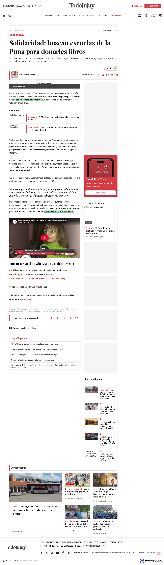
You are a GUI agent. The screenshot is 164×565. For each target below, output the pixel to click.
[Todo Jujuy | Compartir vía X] (103, 74)
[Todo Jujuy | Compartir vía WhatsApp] (107, 74)
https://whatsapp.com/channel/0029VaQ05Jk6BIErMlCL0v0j (37, 278)
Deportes (78, 542)
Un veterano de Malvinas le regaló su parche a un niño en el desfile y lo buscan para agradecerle (44, 366)
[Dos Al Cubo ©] (151, 562)
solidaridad (25, 328)
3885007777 (25, 299)
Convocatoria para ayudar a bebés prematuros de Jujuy (34, 354)
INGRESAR (138, 6)
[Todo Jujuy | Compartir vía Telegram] (111, 74)
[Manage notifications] (159, 553)
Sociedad (112, 542)
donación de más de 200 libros (27, 99)
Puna (34, 328)
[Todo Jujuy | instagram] (47, 553)
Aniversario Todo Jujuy (95, 546)
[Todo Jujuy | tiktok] (68, 553)
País (73, 15)
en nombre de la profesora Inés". (59, 211)
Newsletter (116, 15)
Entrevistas (54, 546)
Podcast (44, 546)
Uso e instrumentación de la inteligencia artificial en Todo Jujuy (110, 553)
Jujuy (65, 15)
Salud (104, 542)
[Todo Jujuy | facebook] (41, 553)
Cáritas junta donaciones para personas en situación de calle (37, 349)
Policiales (103, 15)
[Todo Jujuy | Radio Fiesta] (161, 16)
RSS (134, 553)
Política (82, 15)
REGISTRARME (154, 6)
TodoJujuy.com (19, 274)
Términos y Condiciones (80, 553)
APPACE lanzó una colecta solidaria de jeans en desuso (34, 344)
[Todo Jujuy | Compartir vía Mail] (116, 74)
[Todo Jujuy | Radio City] (146, 16)
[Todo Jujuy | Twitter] (52, 553)
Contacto (141, 553)
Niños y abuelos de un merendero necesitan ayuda (32, 360)
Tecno (120, 542)
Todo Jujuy (13, 31)
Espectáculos (67, 546)
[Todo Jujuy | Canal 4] (139, 16)
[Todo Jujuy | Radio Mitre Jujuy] (153, 16)
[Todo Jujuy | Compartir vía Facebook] (98, 74)
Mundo (92, 15)
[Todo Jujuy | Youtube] (57, 553)
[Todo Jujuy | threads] (63, 553)
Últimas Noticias (52, 15)
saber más (100, 193)
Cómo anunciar (151, 553)
